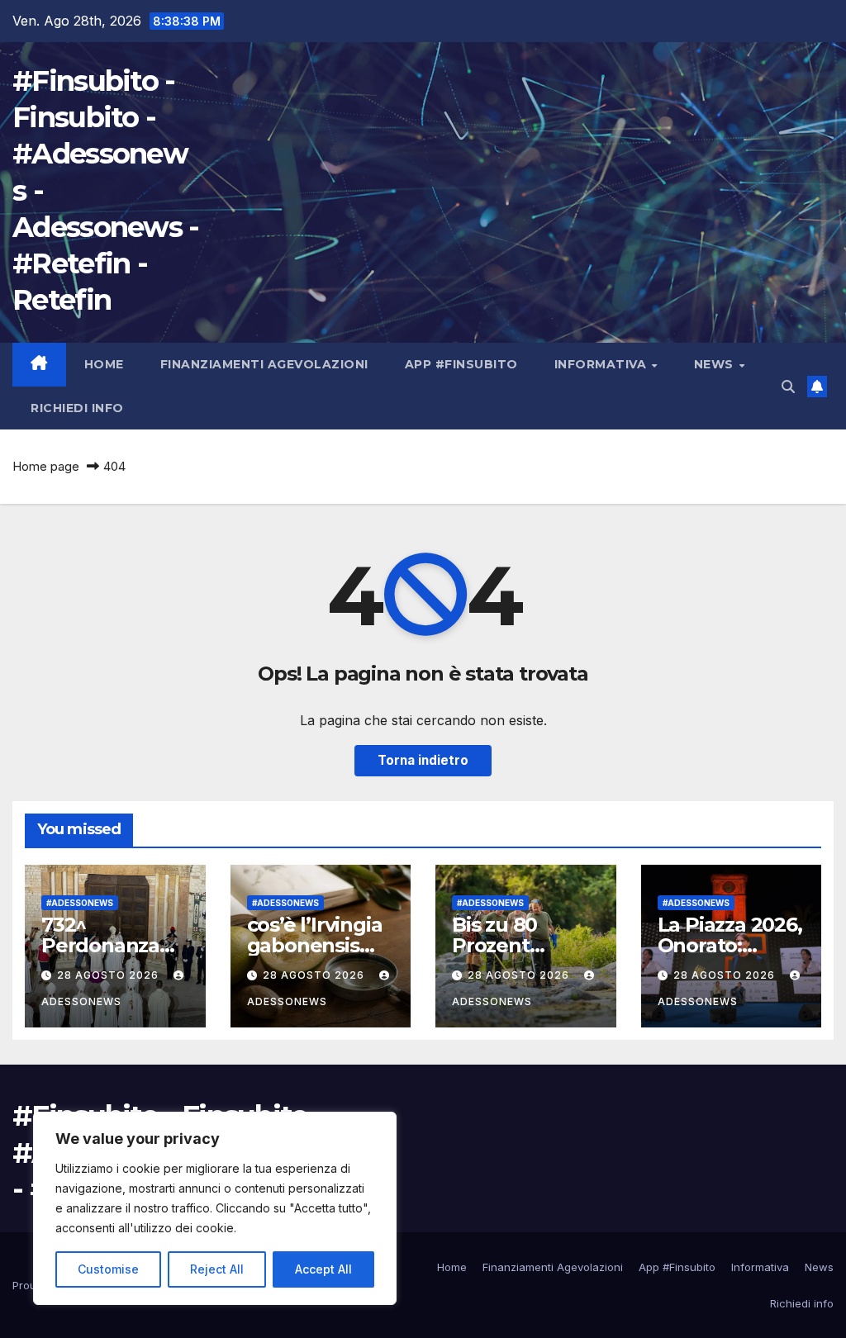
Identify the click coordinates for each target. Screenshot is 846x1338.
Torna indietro (423, 760)
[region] (215, 1208)
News (716, 364)
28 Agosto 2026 (109, 975)
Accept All (323, 1269)
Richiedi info (77, 408)
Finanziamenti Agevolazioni (264, 364)
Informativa (602, 364)
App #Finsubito (461, 364)
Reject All (217, 1269)
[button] (788, 386)
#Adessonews (79, 903)
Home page (45, 466)
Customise (108, 1269)
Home (104, 364)
